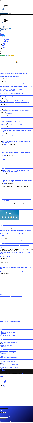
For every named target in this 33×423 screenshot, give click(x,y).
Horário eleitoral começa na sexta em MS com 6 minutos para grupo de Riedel (11, 99)
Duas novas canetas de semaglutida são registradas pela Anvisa (11, 296)
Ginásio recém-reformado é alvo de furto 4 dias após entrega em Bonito (10, 90)
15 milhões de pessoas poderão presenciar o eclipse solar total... (8, 357)
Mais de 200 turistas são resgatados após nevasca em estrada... (8, 342)
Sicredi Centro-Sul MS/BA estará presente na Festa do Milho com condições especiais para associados (16, 171)
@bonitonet (4, 133)
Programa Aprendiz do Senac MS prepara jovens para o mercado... (9, 364)
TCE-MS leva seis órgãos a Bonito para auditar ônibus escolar (8, 113)
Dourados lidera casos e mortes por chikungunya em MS (10, 321)
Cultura (3, 386)
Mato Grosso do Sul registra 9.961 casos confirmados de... (8, 332)
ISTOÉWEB (21, 373)
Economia (3, 7)
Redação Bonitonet (5, 138)
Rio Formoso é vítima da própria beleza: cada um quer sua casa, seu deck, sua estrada (15, 230)
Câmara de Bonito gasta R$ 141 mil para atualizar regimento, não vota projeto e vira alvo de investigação (14, 102)
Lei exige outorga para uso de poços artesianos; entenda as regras (11, 236)
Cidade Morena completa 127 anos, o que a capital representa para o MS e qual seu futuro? (16, 86)
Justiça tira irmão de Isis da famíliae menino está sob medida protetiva (9, 91)
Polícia (3, 12)
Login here (10, 421)
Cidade (3, 42)
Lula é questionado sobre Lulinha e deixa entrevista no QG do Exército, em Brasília (11, 100)
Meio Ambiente (6, 3)
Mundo (5, 4)
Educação (5, 38)
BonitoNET (3, 2)
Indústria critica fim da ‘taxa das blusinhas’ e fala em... (7, 345)
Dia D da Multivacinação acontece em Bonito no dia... (7, 335)
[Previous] (3, 88)
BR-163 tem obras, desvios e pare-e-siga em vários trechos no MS (11, 233)
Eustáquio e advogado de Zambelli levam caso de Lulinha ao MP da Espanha (14, 96)
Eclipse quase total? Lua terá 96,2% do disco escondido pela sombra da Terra (14, 79)
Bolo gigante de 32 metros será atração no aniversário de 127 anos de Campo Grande (11, 111)
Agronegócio (4, 25)
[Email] (2, 376)
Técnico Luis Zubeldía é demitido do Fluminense (8, 264)
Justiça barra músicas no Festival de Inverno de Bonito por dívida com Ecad (13, 73)
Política (5, 6)
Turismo (3, 8)
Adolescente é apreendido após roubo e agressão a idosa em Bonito (9, 92)
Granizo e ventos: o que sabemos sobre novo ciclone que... (8, 352)
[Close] (0, 33)
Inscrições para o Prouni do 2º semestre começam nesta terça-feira (9, 367)
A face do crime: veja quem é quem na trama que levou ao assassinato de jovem (11, 121)
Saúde (3, 9)
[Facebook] (0, 376)
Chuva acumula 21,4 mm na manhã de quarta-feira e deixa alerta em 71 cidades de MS (15, 107)
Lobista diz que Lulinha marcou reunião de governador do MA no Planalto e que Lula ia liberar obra (14, 103)
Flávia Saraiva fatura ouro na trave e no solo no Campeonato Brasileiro (13, 271)
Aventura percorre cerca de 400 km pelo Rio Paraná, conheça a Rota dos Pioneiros (14, 240)
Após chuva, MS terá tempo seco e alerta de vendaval (9, 76)
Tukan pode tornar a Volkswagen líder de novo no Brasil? (8, 351)
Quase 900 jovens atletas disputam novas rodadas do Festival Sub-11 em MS (13, 256)
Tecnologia (6, 5)
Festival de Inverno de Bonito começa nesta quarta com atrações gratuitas (13, 83)
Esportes (3, 11)
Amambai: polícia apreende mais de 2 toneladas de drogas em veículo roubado (11, 89)
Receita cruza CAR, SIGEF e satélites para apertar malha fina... (9, 354)
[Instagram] (1, 376)
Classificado (3, 29)
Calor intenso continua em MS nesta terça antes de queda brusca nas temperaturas (11, 114)
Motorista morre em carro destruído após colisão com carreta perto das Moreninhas (11, 124)
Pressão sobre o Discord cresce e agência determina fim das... (8, 355)
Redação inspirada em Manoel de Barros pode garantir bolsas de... (9, 362)
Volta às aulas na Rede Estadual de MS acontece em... (7, 361)
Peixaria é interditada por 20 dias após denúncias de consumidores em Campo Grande (12, 93)
